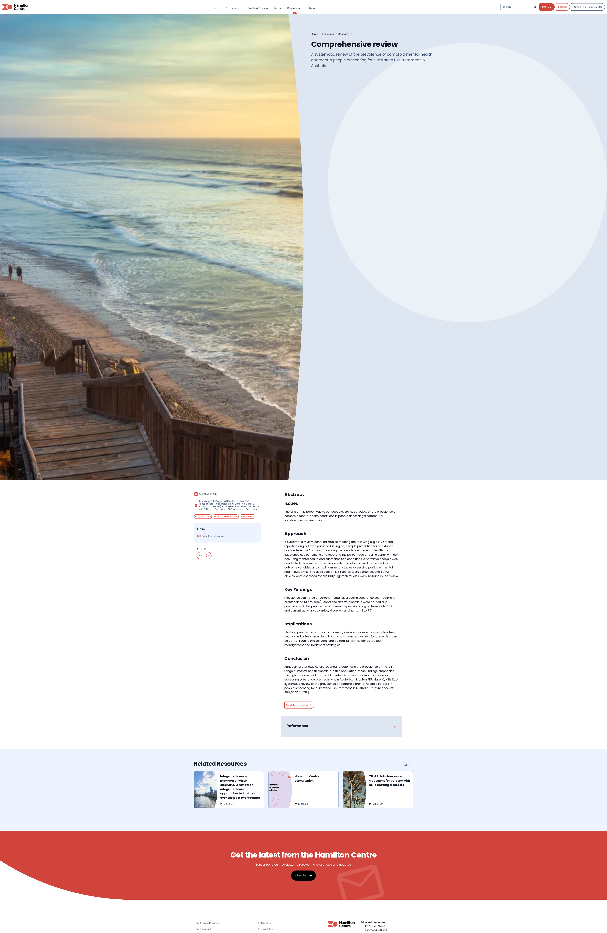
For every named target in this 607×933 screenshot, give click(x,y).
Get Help (547, 7)
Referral (562, 7)
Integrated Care (203, 516)
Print (204, 555)
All (407, 765)
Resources (295, 8)
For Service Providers (206, 923)
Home (215, 8)
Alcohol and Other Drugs (225, 516)
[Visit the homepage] (14, 7)
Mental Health (247, 516)
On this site (234, 8)
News (277, 8)
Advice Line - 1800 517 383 (588, 7)
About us (264, 923)
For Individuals (202, 929)
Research (343, 34)
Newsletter (265, 929)
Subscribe (303, 875)
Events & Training (258, 8)
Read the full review (299, 705)
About (314, 8)
